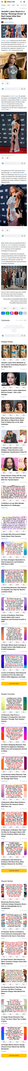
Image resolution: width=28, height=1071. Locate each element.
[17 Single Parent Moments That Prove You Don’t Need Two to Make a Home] (14, 1006)
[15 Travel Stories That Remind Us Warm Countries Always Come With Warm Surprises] (14, 948)
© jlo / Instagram (4, 80)
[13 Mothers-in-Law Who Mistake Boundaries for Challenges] (14, 492)
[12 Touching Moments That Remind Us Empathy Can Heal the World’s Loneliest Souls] (14, 577)
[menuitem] (3, 5)
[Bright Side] (9, 2)
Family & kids (4, 507)
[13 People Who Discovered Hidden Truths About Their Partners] (14, 523)
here (23, 296)
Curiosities (3, 651)
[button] (5, 308)
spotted (3, 261)
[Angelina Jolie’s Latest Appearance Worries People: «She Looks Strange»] (14, 379)
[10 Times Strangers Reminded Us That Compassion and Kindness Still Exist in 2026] (14, 549)
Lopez (11, 172)
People (2, 8)
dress (21, 100)
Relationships (4, 538)
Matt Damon (4, 257)
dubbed (3, 103)
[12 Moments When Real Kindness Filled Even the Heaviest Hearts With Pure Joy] (14, 791)
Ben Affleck (9, 50)
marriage (21, 174)
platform (3, 109)
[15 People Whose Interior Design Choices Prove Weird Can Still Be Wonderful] (14, 1034)
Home (2, 995)
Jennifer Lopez (5, 40)
